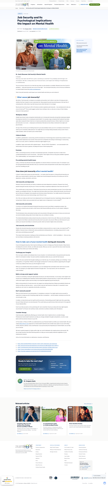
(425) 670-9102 (87, 466)
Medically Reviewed (68, 462)
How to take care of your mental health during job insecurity (82, 50)
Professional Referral (83, 451)
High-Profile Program (54, 447)
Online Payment (82, 456)
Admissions (73, 4)
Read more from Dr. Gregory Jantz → (32, 388)
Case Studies (67, 456)
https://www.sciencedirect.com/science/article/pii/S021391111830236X (35, 349)
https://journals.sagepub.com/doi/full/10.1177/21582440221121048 (34, 351)
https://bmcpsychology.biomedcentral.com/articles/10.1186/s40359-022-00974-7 (38, 345)
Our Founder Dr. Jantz (68, 447)
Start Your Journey (94, 4)
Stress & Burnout (39, 462)
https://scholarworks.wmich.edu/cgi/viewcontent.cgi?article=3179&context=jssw (38, 347)
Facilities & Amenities (68, 451)
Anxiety (20, 13)
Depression (38, 449)
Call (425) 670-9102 (25, 369)
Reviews (66, 454)
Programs (33, 4)
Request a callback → (39, 369)
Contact (66, 465)
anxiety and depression (34, 89)
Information (39, 4)
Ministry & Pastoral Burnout (55, 449)
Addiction (37, 458)
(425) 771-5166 (85, 467)
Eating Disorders (39, 454)
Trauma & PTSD (39, 456)
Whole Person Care (24, 323)
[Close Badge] (12, 476)
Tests (67, 4)
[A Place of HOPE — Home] (22, 4)
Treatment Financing (83, 449)
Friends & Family (82, 454)
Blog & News (22, 8)
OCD (37, 460)
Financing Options (82, 447)
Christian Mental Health (40, 467)
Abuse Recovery (39, 465)
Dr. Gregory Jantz (27, 28)
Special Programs (48, 4)
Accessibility (90, 483)
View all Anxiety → (88, 403)
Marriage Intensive (53, 451)
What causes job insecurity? (82, 42)
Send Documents (82, 458)
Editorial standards (55, 28)
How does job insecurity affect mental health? (82, 46)
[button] (104, 482)
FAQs (65, 460)
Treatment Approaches (59, 4)
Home (17, 8)
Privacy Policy (84, 483)
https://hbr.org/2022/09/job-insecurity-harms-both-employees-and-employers (37, 343)
